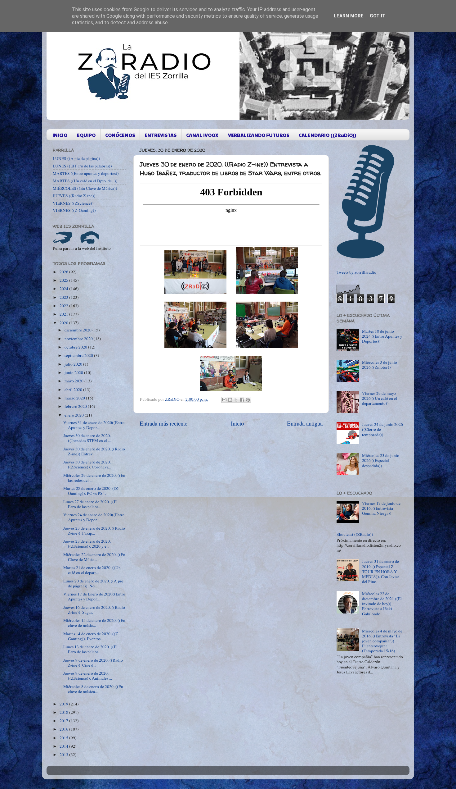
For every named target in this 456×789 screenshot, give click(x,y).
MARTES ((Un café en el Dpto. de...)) (85, 181)
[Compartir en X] (236, 400)
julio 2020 (74, 364)
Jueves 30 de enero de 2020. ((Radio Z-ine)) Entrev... (94, 451)
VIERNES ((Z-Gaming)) (74, 210)
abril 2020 (74, 389)
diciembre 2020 (78, 330)
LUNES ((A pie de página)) (76, 158)
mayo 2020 (74, 381)
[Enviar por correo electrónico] (224, 400)
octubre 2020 (76, 347)
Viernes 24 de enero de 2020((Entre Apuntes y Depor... (93, 517)
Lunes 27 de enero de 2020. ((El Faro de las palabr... (90, 504)
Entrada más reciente (163, 423)
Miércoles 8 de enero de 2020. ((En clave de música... (93, 689)
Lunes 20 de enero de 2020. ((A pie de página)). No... (93, 583)
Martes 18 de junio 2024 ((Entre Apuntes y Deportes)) (382, 336)
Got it (378, 16)
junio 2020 (74, 372)
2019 (64, 704)
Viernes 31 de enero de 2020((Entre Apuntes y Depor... (93, 425)
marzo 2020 (75, 398)
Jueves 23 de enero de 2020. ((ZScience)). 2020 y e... (87, 543)
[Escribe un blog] (230, 400)
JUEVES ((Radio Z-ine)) (74, 195)
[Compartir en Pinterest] (248, 400)
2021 (64, 314)
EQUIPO (86, 135)
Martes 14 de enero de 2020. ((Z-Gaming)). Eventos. (91, 636)
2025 (64, 280)
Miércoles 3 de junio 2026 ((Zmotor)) (379, 364)
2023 (64, 297)
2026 (64, 272)
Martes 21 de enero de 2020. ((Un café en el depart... (92, 570)
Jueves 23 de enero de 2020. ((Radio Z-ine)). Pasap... (94, 530)
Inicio (237, 423)
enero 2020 (75, 415)
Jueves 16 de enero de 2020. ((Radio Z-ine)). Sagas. (94, 609)
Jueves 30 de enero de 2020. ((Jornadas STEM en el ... (87, 438)
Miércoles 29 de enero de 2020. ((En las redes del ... (94, 477)
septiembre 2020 (79, 355)
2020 (64, 323)
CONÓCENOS (120, 135)
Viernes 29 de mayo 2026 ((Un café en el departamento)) (379, 398)
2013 (64, 754)
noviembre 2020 (79, 338)
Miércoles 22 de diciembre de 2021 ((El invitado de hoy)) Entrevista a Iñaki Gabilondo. (382, 604)
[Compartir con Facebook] (242, 400)
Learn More (349, 16)
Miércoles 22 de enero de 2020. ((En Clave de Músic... (94, 557)
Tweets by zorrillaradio (356, 272)
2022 (64, 305)
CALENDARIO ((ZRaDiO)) (327, 135)
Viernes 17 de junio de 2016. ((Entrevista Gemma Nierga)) (381, 508)
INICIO (59, 135)
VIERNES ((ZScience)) (73, 203)
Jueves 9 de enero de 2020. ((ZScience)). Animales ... (87, 675)
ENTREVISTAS (161, 135)
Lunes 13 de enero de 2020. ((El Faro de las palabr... (90, 649)
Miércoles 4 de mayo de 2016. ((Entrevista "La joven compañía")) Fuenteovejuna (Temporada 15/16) (382, 641)
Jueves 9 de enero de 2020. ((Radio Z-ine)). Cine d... (93, 662)
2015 (64, 738)
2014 (64, 746)
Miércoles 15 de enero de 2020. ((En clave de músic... (94, 623)
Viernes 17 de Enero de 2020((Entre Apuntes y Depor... (94, 596)
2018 (64, 712)
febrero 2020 (76, 406)
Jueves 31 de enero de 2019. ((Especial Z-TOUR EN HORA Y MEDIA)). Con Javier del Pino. (380, 571)
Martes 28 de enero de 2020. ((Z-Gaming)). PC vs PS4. (91, 491)
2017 (64, 720)
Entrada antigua (305, 423)
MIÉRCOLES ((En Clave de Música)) (85, 188)
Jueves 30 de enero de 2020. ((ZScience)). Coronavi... (87, 464)
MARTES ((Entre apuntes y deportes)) (86, 173)
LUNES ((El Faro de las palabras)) (82, 166)
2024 (64, 288)
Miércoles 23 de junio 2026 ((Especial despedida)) (380, 460)
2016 (64, 729)
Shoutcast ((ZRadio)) (355, 534)
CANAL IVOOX (202, 135)
